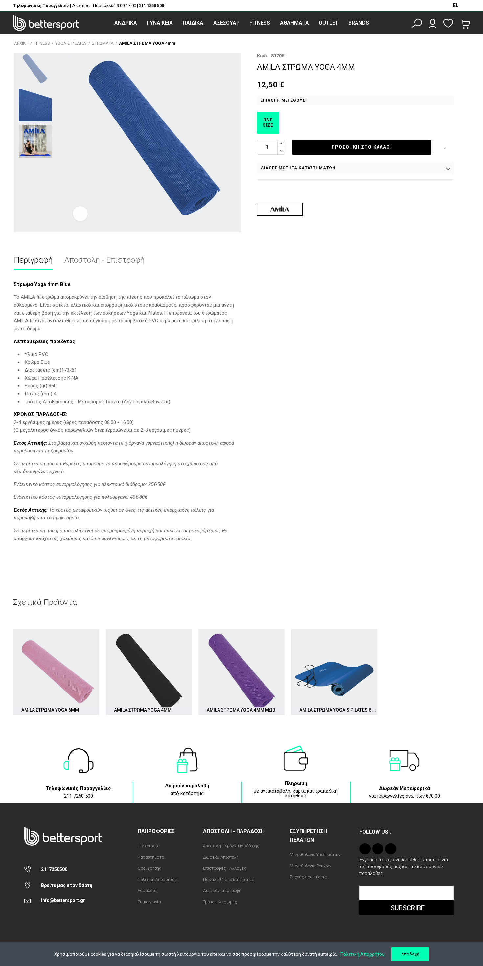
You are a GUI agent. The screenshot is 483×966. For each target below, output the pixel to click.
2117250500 (54, 869)
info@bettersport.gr (63, 900)
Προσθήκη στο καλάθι (362, 147)
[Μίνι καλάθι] (465, 24)
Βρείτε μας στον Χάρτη (66, 885)
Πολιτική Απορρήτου (362, 954)
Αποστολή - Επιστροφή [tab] (104, 260)
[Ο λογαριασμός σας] (432, 23)
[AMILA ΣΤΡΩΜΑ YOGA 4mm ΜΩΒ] (241, 672)
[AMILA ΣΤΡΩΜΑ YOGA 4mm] (149, 672)
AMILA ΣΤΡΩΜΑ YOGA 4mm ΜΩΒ (241, 710)
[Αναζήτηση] (416, 23)
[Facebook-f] (377, 848)
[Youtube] (390, 848)
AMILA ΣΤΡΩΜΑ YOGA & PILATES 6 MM (338, 710)
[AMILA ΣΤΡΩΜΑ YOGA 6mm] (56, 672)
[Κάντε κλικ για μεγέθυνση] (80, 213)
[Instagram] (365, 848)
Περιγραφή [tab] (33, 260)
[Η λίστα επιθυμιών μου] (448, 23)
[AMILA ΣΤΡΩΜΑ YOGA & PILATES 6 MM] (334, 672)
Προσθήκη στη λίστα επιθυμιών (445, 145)
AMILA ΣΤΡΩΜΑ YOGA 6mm (50, 710)
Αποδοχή (410, 954)
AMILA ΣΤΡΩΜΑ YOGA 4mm (143, 710)
